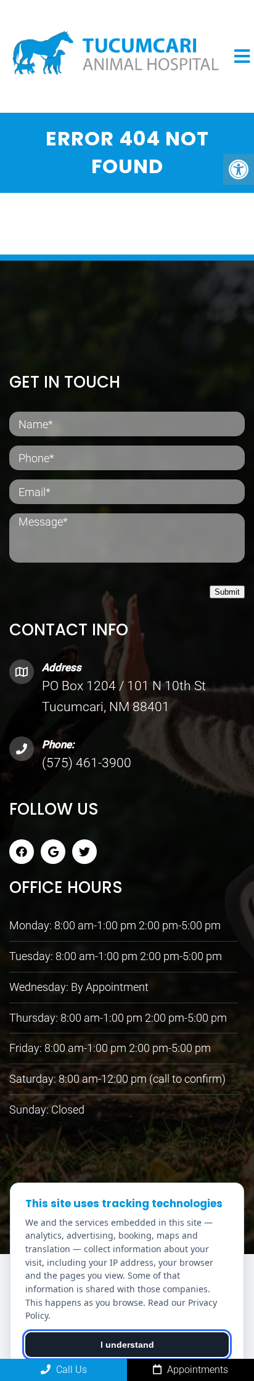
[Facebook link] (21, 851)
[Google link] (53, 851)
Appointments (196, 1369)
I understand (127, 1345)
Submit (227, 592)
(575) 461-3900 (86, 763)
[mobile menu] (242, 56)
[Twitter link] (84, 851)
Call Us (70, 1369)
